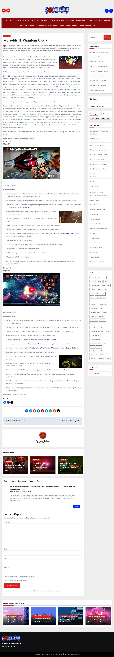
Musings (92, 174)
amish (92, 281)
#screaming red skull (65, 45)
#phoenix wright (35, 45)
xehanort (93, 358)
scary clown (94, 327)
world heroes (100, 354)
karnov (93, 304)
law (101, 308)
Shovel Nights (94, 200)
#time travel (21, 51)
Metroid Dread (8, 76)
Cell (65, 370)
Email (6, 558)
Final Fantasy (50, 340)
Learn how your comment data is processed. (45, 591)
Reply (76, 506)
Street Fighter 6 (95, 238)
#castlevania (49, 51)
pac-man (102, 320)
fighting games (100, 297)
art (106, 281)
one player (94, 320)
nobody (101, 316)
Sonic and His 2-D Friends (98, 195)
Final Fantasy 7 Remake (49, 348)
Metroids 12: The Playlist (70, 421)
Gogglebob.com (11, 643)
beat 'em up (105, 285)
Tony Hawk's (94, 214)
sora (107, 331)
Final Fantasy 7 (35, 348)
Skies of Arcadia (95, 205)
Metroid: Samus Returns (46, 76)
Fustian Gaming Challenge (19, 20)
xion (108, 358)
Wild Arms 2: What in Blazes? (100, 20)
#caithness (44, 45)
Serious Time (94, 176)
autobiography (95, 285)
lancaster (94, 308)
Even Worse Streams (57, 20)
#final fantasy (40, 51)
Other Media (94, 186)
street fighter (95, 335)
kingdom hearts (102, 304)
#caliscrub (12, 48)
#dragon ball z (30, 51)
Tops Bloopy (94, 134)
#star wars (13, 51)
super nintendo (95, 343)
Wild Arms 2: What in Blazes (99, 155)
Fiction (92, 181)
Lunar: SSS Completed (97, 210)
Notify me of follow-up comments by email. (19, 577)
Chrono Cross (94, 257)
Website (6, 567)
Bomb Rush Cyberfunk (97, 224)
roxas (98, 324)
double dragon (95, 293)
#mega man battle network (25, 48)
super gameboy (95, 339)
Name (6, 549)
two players (94, 350)
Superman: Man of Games (98, 228)
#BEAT (54, 48)
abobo (92, 277)
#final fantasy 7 (73, 48)
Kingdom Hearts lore (35, 344)
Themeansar (75, 654)
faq (103, 293)
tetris (92, 347)
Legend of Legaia (96, 243)
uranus (103, 350)
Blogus (66, 654)
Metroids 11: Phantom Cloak (25, 40)
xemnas (101, 358)
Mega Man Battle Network (59, 381)
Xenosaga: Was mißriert (26, 25)
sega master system (97, 331)
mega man (93, 316)
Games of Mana (95, 219)
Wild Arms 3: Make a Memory (77, 20)
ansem (99, 281)
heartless (102, 300)
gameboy (93, 300)
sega (102, 327)
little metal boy (95, 312)
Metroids (7, 36)
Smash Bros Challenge (39, 20)
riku (92, 324)
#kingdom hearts (62, 48)
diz (106, 289)
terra (104, 343)
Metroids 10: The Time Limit (16, 421)
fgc (92, 297)
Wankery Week (94, 139)
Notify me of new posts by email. (16, 580)
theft (99, 347)
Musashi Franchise (96, 247)
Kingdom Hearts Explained (47, 25)
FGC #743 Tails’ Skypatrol (42, 622)
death (100, 289)
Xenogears (93, 252)
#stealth (67, 51)
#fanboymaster (46, 48)
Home (5, 20)
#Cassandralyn (53, 45)
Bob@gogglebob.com (97, 106)
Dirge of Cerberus (72, 348)
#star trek (37, 48)
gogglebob (12, 45)
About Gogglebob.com (88, 25)
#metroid (6, 51)
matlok (105, 312)
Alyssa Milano (101, 277)
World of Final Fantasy (97, 262)
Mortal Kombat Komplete (68, 25)
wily (92, 354)
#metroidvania (58, 51)
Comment (7, 522)
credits (93, 289)
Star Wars (26, 207)
